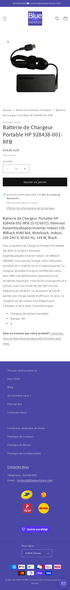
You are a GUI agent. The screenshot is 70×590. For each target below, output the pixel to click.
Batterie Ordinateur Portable (33, 110)
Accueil (7, 110)
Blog (10, 387)
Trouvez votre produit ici (22, 370)
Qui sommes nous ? (19, 395)
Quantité (7, 161)
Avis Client (13, 378)
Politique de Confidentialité (24, 453)
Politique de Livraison (20, 436)
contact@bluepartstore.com (35, 480)
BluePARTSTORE (20, 579)
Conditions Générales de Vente (26, 428)
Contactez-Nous (17, 412)
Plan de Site (14, 404)
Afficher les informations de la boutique (31, 208)
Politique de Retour (19, 445)
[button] (5, 18)
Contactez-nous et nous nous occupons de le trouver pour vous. (33, 338)
